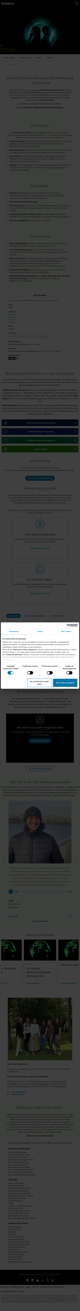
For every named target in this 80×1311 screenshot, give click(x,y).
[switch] (30, 673)
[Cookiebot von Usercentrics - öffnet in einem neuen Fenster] (68, 625)
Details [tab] (40, 631)
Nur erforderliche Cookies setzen (39, 683)
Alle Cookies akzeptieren (65, 683)
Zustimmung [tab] (14, 631)
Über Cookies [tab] (66, 631)
